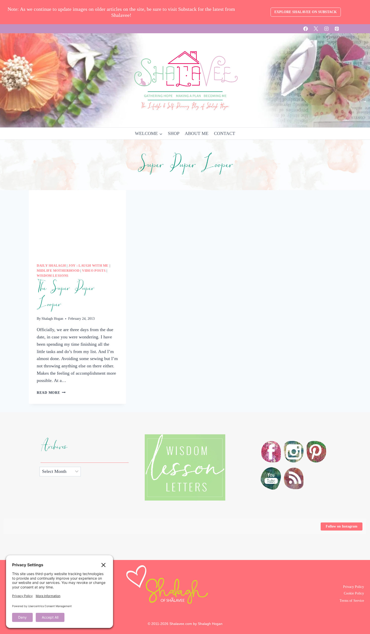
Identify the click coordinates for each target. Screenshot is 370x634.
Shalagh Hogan (52, 318)
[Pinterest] (336, 28)
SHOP (173, 133)
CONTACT (224, 133)
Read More (51, 393)
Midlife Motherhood (58, 270)
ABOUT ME (196, 133)
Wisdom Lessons (52, 275)
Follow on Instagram (341, 526)
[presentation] (77, 222)
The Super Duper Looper (65, 296)
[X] (315, 28)
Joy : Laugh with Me (88, 265)
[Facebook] (305, 28)
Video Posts (93, 270)
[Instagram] (326, 28)
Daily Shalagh (51, 265)
